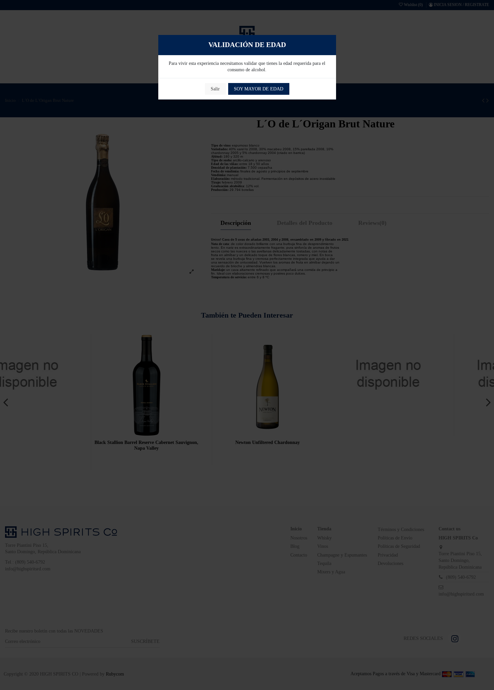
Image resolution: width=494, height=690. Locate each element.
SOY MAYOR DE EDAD (258, 88)
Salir (215, 88)
